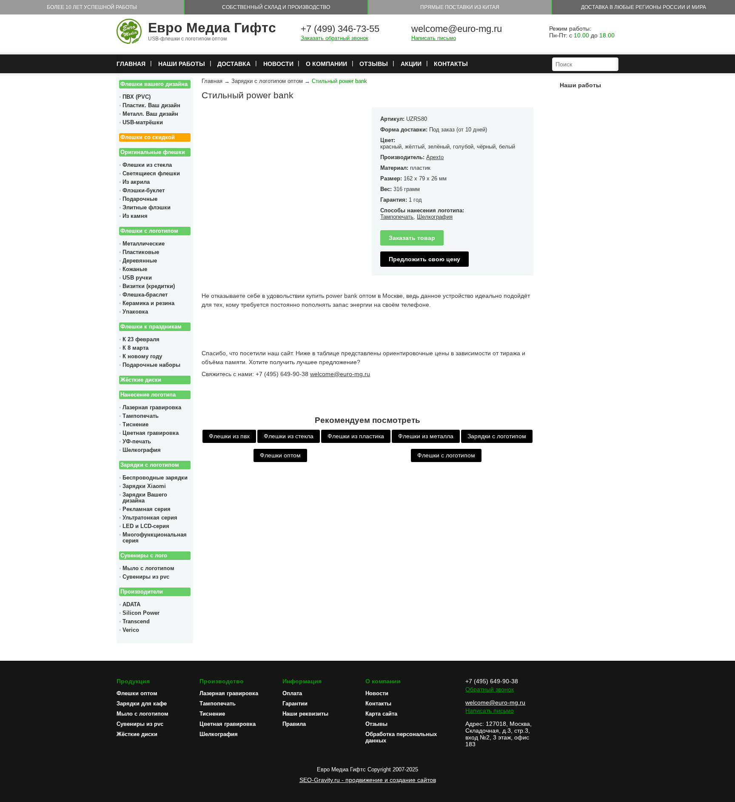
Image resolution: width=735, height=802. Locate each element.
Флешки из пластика (356, 436)
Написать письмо (433, 38)
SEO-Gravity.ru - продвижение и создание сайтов (367, 779)
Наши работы (181, 63)
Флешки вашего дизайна (154, 84)
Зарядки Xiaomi (144, 486)
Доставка (234, 63)
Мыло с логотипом (148, 568)
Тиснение (135, 425)
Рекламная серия (146, 509)
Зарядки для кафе (142, 703)
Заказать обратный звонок (334, 38)
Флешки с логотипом (149, 231)
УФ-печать (136, 442)
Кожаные (134, 269)
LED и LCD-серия (145, 526)
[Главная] (129, 32)
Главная (131, 63)
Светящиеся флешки (151, 174)
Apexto (435, 157)
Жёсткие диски (140, 380)
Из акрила (136, 182)
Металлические (143, 244)
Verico (130, 630)
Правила (294, 724)
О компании (326, 63)
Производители (141, 592)
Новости (278, 63)
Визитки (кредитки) (148, 286)
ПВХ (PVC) (136, 97)
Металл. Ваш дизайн (150, 114)
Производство (221, 681)
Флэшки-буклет (143, 191)
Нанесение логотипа (148, 395)
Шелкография (141, 450)
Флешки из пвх (229, 436)
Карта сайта (381, 714)
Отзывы (373, 63)
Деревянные (139, 261)
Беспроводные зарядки (155, 478)
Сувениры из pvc (145, 577)
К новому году (142, 357)
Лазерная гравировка (151, 408)
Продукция (133, 681)
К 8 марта (135, 348)
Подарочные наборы (151, 365)
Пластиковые (140, 252)
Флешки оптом (280, 455)
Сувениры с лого (143, 556)
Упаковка (135, 312)
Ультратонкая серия (149, 518)
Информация (302, 681)
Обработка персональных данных (401, 737)
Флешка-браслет (145, 295)
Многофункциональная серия (154, 538)
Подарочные (139, 199)
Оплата (292, 693)
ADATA (131, 605)
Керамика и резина (148, 303)
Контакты (451, 63)
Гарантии (295, 703)
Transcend (136, 622)
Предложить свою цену (424, 259)
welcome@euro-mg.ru (456, 28)
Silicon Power (141, 613)
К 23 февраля (141, 339)
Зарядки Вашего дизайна (144, 498)
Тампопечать (140, 416)
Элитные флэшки (146, 208)
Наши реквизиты (305, 714)
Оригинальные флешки (152, 152)
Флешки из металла (425, 436)
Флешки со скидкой (147, 137)
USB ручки (137, 278)
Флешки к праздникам (151, 327)
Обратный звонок (489, 689)
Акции (411, 63)
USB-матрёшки (142, 123)
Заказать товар (412, 237)
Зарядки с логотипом (149, 465)
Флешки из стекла (147, 165)
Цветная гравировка (150, 433)
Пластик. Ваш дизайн (151, 105)
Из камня (135, 216)
